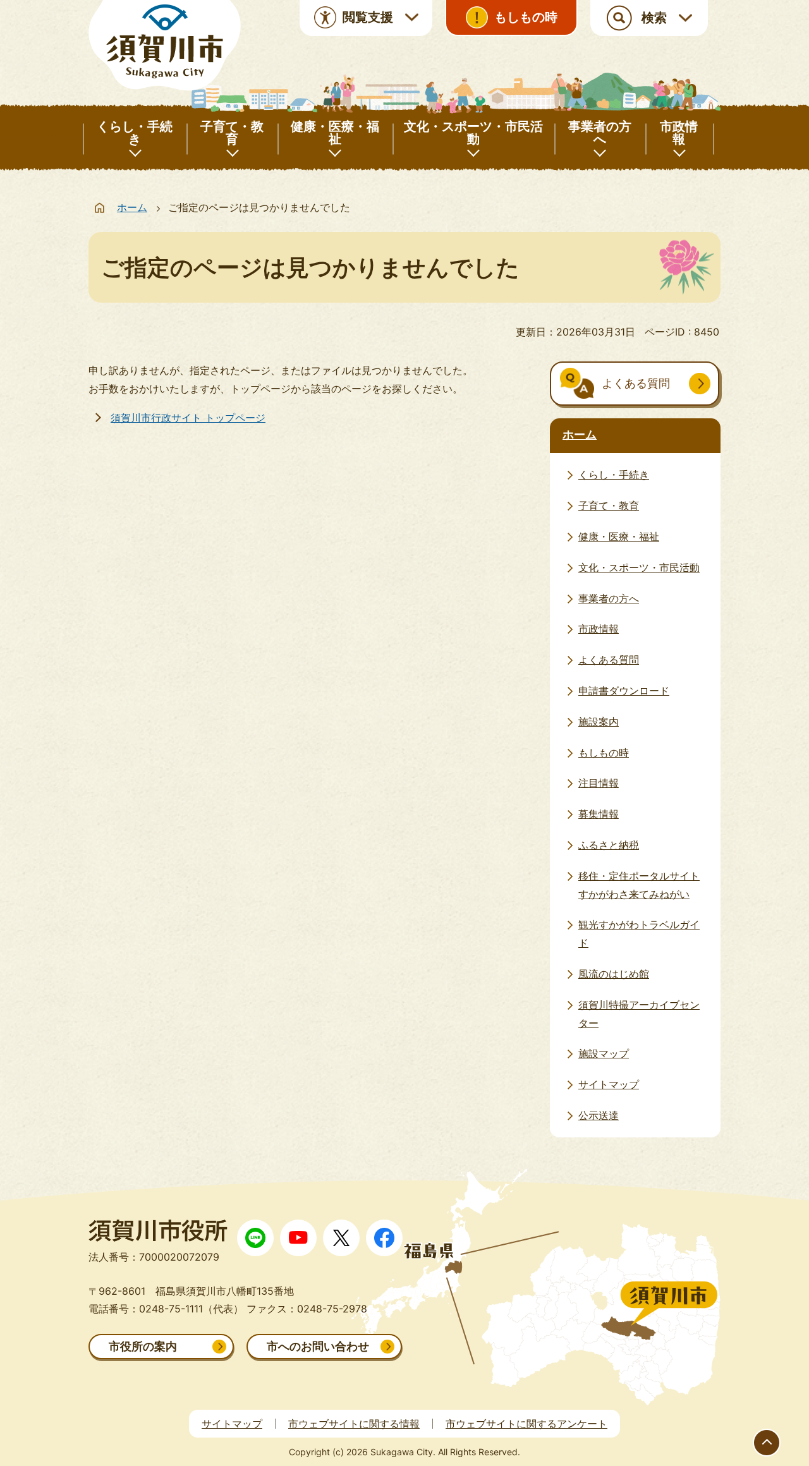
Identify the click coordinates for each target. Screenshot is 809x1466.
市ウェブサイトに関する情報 (354, 1423)
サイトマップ (232, 1423)
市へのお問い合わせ (318, 1346)
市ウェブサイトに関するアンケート (526, 1423)
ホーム (132, 207)
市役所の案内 (143, 1346)
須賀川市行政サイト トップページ (188, 417)
